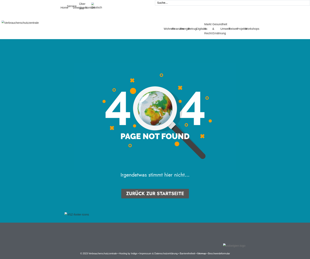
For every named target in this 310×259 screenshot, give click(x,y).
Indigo (134, 253)
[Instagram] (77, 242)
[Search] (307, 2)
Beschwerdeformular (219, 253)
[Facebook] (69, 242)
